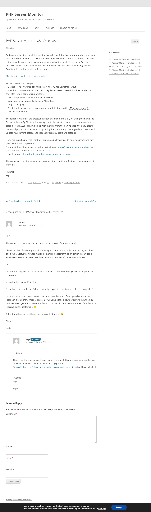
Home (8, 28)
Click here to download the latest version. (26, 76)
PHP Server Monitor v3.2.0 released (124, 59)
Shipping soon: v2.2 (86, 201)
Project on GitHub (69, 28)
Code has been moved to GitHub (23, 201)
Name (10, 446)
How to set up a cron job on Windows (125, 66)
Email (9, 458)
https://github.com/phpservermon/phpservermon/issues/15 (43, 367)
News (37, 28)
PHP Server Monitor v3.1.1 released (124, 63)
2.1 (53, 182)
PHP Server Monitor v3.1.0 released (124, 70)
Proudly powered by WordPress (19, 499)
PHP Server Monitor (24, 14)
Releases (37, 182)
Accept (119, 507)
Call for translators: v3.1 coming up (124, 73)
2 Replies (10, 48)
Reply (8, 328)
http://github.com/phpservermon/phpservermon (46, 154)
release (58, 182)
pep (28, 339)
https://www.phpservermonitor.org (75, 147)
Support (50, 28)
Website (10, 469)
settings (102, 508)
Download (23, 28)
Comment (11, 413)
